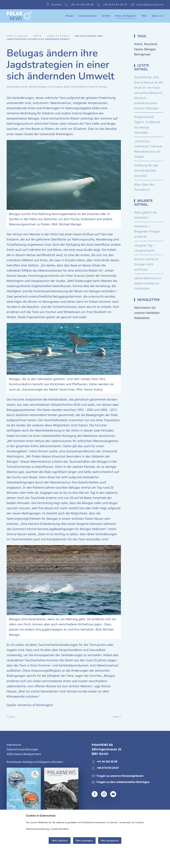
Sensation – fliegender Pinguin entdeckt (147, 231)
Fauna (138, 49)
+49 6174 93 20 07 (115, 4)
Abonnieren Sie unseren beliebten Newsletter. (147, 313)
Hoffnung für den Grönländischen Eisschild (146, 170)
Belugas (150, 49)
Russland (150, 44)
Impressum (14, 744)
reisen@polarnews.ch (149, 4)
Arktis (138, 44)
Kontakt (56, 4)
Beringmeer (142, 54)
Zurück (11, 716)
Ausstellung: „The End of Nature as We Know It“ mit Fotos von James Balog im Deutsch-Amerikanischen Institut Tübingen (148, 92)
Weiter (116, 716)
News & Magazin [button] (125, 15)
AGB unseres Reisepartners (24, 754)
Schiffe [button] (106, 15)
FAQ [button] (144, 15)
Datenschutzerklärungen (22, 749)
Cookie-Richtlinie (60, 829)
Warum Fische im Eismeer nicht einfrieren (146, 264)
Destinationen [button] (88, 15)
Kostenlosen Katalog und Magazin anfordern (35, 762)
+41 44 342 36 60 (82, 4)
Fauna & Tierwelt (97, 86)
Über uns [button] (157, 15)
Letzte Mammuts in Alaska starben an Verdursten (147, 283)
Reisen (70, 15)
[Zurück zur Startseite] (19, 16)
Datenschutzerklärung (37, 829)
